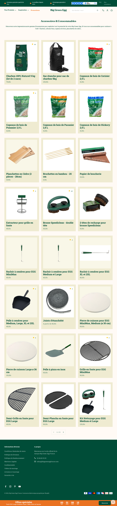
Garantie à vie (9, 475)
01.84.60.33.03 (41, 458)
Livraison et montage (11, 472)
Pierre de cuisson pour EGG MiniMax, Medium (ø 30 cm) (95, 322)
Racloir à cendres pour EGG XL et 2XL (94, 273)
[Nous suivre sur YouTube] (19, 486)
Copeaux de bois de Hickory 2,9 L (95, 126)
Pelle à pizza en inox (54, 369)
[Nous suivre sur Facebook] (5, 486)
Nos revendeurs (107, 3)
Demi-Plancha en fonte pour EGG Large (58, 420)
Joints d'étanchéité (53, 320)
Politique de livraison (11, 455)
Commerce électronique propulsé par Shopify (35, 493)
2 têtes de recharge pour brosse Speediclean (93, 224)
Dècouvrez (105, 503)
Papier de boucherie (90, 173)
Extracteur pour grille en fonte (19, 224)
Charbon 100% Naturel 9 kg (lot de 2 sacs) (20, 77)
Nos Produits (9, 10)
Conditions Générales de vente (15, 451)
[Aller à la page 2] (63, 432)
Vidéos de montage (11, 468)
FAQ (100, 2)
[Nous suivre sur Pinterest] (15, 486)
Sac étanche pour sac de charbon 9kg (56, 77)
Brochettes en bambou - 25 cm (57, 175)
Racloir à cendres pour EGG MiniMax (21, 273)
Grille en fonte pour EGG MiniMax (93, 371)
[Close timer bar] (115, 503)
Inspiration (22, 10)
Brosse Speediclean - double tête (58, 224)
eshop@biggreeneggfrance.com (47, 461)
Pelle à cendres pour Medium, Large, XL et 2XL (20, 322)
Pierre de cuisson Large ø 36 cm (21, 371)
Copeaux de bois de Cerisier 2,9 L (95, 77)
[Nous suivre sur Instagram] (10, 486)
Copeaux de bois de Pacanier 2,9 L (58, 126)
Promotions (35, 10)
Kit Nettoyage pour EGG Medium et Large (93, 420)
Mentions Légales (10, 461)
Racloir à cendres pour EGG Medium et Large (58, 273)
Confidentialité (9, 465)
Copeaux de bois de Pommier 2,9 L (16, 126)
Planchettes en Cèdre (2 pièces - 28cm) (19, 175)
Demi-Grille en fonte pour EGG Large (20, 420)
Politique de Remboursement (14, 458)
